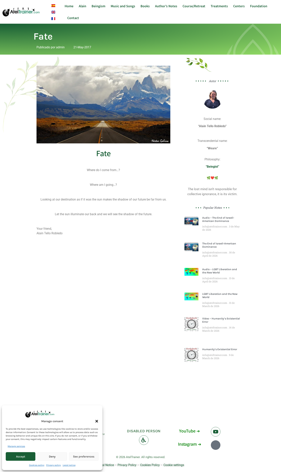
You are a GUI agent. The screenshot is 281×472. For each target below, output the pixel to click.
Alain (82, 6)
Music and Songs (123, 6)
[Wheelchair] (144, 440)
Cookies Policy (150, 465)
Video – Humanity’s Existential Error (221, 320)
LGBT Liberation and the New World (219, 295)
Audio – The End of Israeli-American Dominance (218, 219)
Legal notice (69, 465)
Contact (73, 17)
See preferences (83, 456)
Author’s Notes (166, 6)
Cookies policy (36, 465)
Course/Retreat (194, 6)
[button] (97, 421)
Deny (52, 456)
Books (145, 6)
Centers (239, 6)
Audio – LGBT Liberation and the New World (219, 271)
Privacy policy (53, 465)
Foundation (258, 6)
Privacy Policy (127, 465)
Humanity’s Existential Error (219, 349)
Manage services (16, 446)
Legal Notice (105, 465)
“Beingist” (212, 166)
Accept (20, 456)
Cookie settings (173, 465)
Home (69, 6)
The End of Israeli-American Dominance (219, 245)
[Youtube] (215, 431)
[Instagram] (215, 445)
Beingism (98, 6)
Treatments (219, 6)
